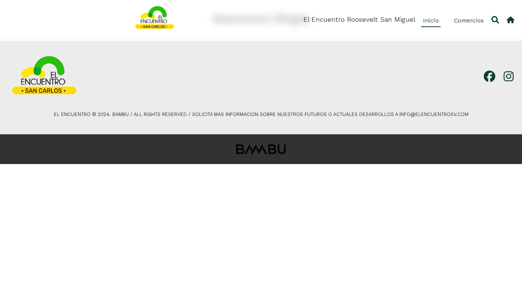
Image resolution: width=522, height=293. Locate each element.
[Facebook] (489, 77)
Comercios (469, 20)
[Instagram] (508, 77)
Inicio (431, 20)
